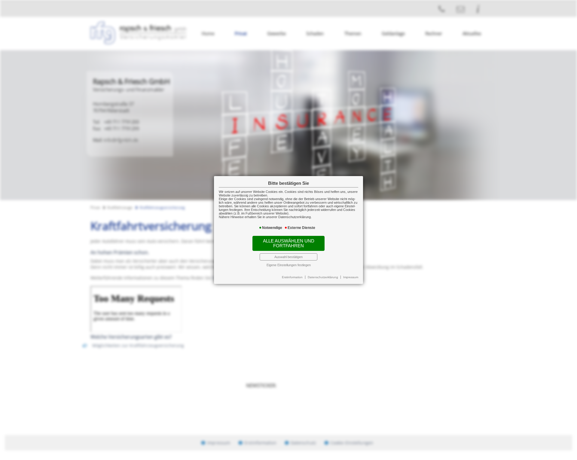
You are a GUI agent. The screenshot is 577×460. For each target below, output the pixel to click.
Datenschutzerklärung (323, 277)
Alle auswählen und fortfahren (288, 243)
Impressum (350, 277)
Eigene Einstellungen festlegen (289, 265)
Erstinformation (292, 277)
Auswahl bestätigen (288, 257)
